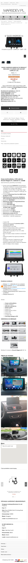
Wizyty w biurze (14, 4)
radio (9, 118)
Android (6, 118)
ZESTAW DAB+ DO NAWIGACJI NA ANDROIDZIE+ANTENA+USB (14, 492)
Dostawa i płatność (5, 136)
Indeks (9, 74)
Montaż (17, 2)
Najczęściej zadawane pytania (6, 4)
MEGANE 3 (17, 119)
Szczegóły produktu (6, 133)
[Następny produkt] (26, 23)
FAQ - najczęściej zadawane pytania (10, 143)
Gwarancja (3, 141)
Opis (2, 130)
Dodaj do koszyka (15, 108)
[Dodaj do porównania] (20, 112)
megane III (14, 121)
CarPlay (23, 119)
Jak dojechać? (6, 2)
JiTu (16, 72)
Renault (13, 118)
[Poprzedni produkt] (25, 23)
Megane (17, 118)
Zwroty (2, 138)
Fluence (22, 118)
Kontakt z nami (12, 2)
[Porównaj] (14, 490)
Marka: (12, 72)
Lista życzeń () (23, 5)
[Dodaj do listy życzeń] (7, 112)
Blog (2, 2)
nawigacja (12, 119)
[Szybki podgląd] (16, 490)
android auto (6, 119)
